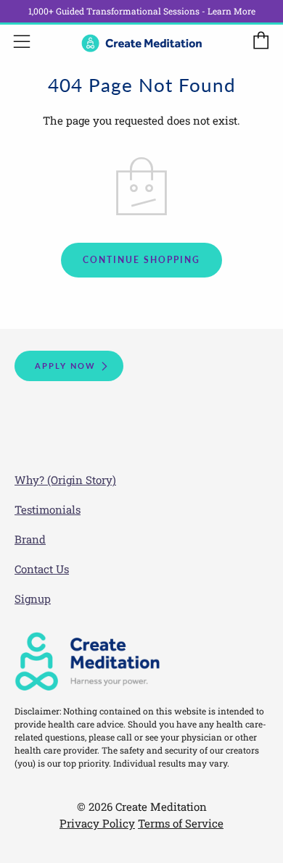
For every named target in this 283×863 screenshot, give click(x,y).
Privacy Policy (97, 823)
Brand (30, 539)
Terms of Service (180, 823)
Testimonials (48, 509)
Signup (33, 598)
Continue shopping (141, 259)
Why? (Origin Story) (65, 479)
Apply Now (65, 366)
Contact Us (42, 569)
